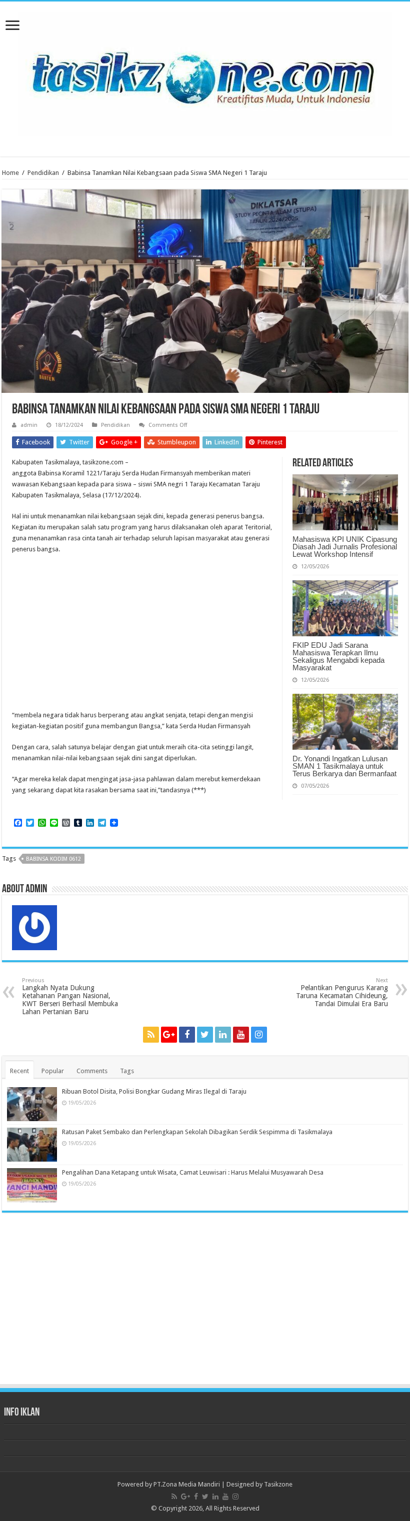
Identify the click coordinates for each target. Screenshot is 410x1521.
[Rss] (151, 1035)
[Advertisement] (205, 880)
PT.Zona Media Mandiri (187, 1484)
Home (10, 172)
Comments (92, 1071)
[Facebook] (187, 1035)
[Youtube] (241, 1035)
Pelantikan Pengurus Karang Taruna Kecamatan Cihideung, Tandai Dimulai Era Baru (342, 992)
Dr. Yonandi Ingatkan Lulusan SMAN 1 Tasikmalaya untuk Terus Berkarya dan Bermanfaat (344, 766)
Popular (53, 1071)
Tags (127, 1071)
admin (29, 425)
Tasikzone (278, 1484)
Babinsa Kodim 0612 (53, 859)
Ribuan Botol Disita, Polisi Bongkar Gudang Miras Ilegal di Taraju (154, 1091)
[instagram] (259, 1035)
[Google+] (169, 1035)
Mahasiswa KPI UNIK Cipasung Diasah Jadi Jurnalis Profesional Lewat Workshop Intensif (344, 546)
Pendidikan (43, 172)
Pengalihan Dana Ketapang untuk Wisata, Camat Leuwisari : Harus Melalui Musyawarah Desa (193, 1172)
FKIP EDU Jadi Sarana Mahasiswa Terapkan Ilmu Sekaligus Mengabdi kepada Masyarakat (338, 656)
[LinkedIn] (223, 1035)
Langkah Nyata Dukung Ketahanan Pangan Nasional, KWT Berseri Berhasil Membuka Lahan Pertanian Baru (70, 996)
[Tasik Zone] (205, 72)
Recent (19, 1071)
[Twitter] (205, 1035)
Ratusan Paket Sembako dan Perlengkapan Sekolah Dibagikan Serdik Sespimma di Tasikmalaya (197, 1132)
